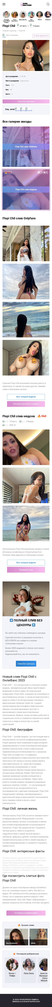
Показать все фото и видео (26, 404)
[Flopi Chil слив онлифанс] (26, 485)
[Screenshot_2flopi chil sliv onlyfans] (26, 281)
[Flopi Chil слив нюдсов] (26, 523)
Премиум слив (26, 570)
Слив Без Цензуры (26, 101)
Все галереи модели (26, 397)
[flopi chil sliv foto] (26, 243)
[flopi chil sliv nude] (26, 357)
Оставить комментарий (26, 913)
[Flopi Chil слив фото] (26, 447)
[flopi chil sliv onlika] (26, 319)
